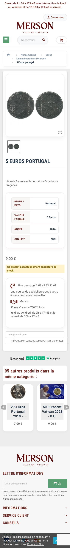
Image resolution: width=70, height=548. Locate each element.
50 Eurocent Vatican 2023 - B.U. (52, 411)
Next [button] (66, 407)
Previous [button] (3, 407)
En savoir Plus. (35, 544)
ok (59, 483)
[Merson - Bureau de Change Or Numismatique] (35, 27)
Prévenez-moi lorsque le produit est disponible (37, 341)
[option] (18, 409)
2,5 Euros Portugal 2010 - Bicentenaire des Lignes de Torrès (18, 412)
